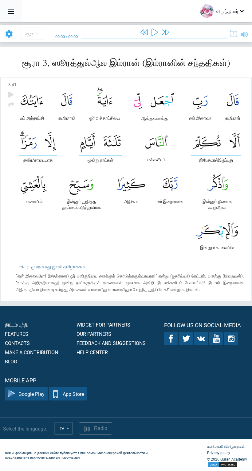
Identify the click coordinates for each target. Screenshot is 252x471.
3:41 (12, 84)
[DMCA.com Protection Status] (227, 464)
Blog (11, 361)
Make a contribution (31, 352)
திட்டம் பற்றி (16, 324)
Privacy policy (218, 452)
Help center (92, 352)
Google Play (31, 394)
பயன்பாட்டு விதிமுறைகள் (226, 446)
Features (16, 334)
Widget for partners (103, 324)
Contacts (17, 343)
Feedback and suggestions (111, 343)
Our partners (94, 334)
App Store (73, 394)
